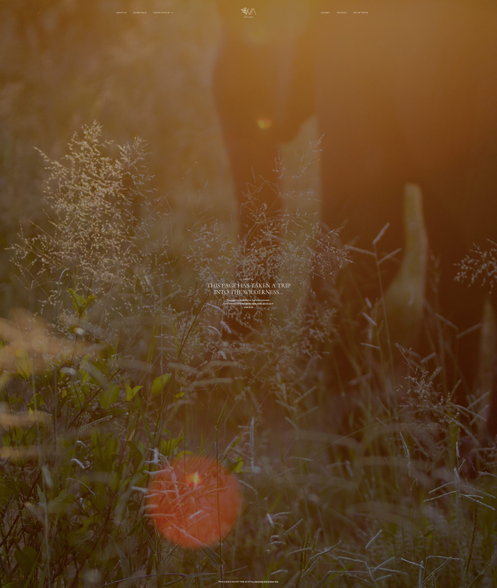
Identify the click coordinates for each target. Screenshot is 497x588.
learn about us (264, 303)
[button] (164, 12)
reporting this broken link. (266, 581)
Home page (251, 303)
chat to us (248, 307)
